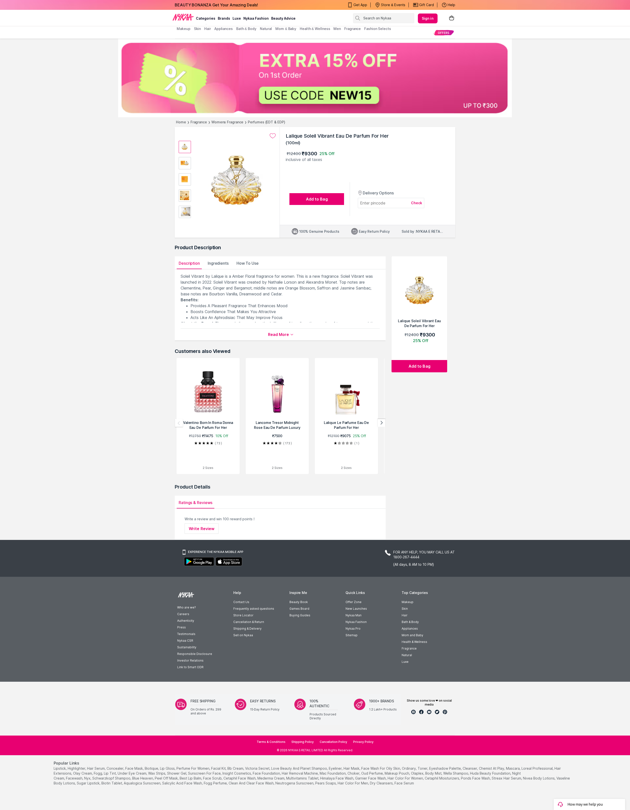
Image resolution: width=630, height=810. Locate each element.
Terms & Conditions (271, 742)
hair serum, (96, 768)
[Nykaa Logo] (183, 17)
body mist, (433, 773)
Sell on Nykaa (243, 635)
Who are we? (186, 607)
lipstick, (60, 768)
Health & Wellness (414, 642)
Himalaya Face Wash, (337, 778)
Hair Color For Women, (406, 778)
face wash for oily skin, (381, 768)
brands (224, 18)
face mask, (134, 768)
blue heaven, (143, 778)
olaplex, (417, 773)
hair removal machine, (300, 773)
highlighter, (77, 768)
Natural (407, 655)
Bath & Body (410, 622)
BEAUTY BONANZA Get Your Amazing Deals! (216, 4)
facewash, (74, 778)
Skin (405, 608)
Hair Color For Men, (353, 783)
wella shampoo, (456, 773)
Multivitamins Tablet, (302, 778)
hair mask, (352, 768)
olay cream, (83, 773)
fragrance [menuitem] (352, 29)
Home (181, 122)
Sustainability (186, 647)
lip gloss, (167, 768)
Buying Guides (299, 615)
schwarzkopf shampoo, (111, 778)
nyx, (87, 778)
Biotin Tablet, (112, 783)
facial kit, (218, 768)
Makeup (407, 602)
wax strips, (157, 773)
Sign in (428, 18)
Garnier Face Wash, (371, 778)
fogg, (98, 773)
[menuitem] (443, 32)
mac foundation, (333, 773)
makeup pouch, (397, 773)
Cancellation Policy (333, 742)
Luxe (405, 662)
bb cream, (235, 768)
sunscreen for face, (204, 773)
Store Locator (243, 615)
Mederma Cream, (271, 778)
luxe (237, 18)
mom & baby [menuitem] (285, 29)
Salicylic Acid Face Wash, (182, 783)
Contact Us (241, 602)
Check (416, 203)
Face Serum (404, 783)
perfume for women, (193, 768)
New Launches (356, 608)
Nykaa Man (354, 615)
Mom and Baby (412, 635)
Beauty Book (298, 602)
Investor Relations (190, 660)
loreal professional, (537, 768)
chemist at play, (492, 768)
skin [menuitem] (197, 29)
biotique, (152, 768)
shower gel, (177, 773)
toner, (423, 768)
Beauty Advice (283, 18)
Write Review (201, 528)
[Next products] (381, 423)
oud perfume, (372, 773)
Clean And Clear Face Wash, (251, 783)
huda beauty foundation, (490, 773)
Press (181, 627)
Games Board (299, 608)
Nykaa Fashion (256, 18)
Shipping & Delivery (247, 628)
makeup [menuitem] (183, 29)
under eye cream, (132, 773)
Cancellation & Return (248, 622)
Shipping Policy (302, 742)
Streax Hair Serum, (507, 778)
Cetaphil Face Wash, (239, 778)
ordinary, (409, 768)
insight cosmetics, (237, 773)
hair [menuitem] (207, 29)
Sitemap (352, 635)
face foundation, (267, 773)
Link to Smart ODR (190, 667)
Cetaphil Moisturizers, (442, 778)
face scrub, (212, 778)
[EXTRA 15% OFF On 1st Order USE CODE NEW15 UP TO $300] (315, 78)
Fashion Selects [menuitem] (377, 29)
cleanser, (470, 768)
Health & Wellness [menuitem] (315, 29)
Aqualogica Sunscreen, (142, 783)
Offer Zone (354, 602)
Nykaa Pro (353, 628)
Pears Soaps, (326, 783)
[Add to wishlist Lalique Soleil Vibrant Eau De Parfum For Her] (273, 136)
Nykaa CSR (185, 640)
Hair (405, 615)
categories (205, 18)
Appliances (410, 628)
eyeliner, (336, 768)
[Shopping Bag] (452, 18)
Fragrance (198, 122)
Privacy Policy (363, 742)
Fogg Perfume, (216, 783)
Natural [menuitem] (266, 29)
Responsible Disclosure (194, 654)
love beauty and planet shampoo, (299, 768)
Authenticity (185, 620)
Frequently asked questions (253, 608)
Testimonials (186, 634)
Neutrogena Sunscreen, (294, 783)
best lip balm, (191, 778)
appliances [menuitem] (223, 29)
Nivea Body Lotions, (539, 778)
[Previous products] (179, 423)
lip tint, (110, 773)
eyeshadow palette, (445, 768)
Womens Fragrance (227, 122)
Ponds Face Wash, (476, 778)
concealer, (115, 768)
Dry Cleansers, (382, 783)
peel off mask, (167, 778)
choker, (353, 773)
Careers (183, 614)
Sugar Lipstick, (88, 783)
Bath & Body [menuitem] (246, 29)
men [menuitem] (337, 29)
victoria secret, (257, 768)
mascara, (513, 768)
